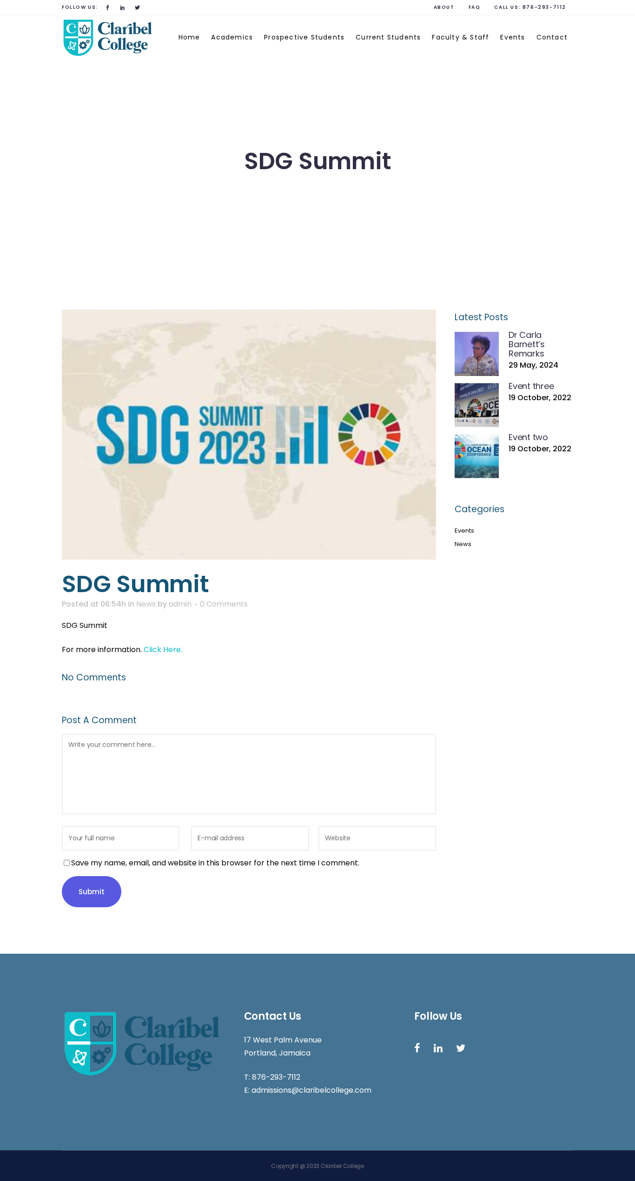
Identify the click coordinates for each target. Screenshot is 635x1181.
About (444, 7)
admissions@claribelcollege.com (311, 1090)
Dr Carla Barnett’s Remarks (527, 344)
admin (180, 604)
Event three (531, 386)
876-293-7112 (544, 7)
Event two (528, 437)
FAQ (475, 7)
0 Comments (224, 604)
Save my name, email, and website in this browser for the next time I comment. (215, 863)
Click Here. (163, 649)
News (146, 604)
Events (464, 530)
